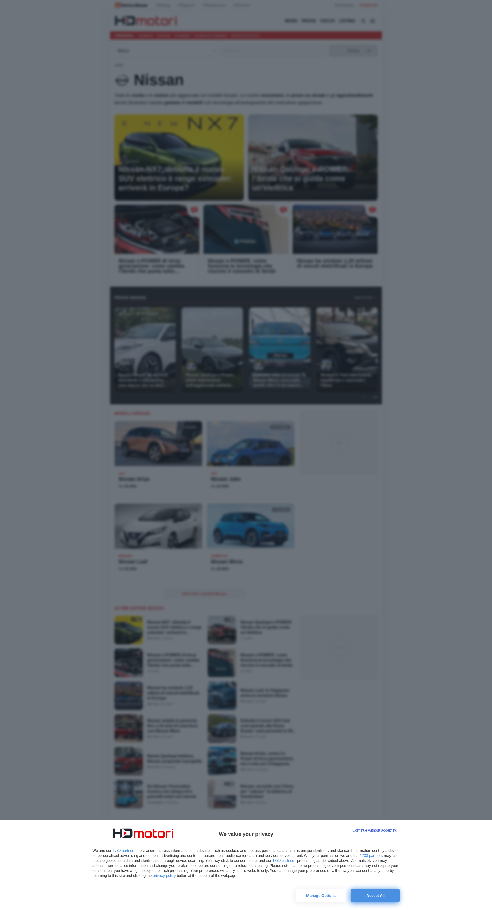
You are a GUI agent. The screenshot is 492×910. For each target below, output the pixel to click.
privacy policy (164, 875)
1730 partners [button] (124, 850)
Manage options (321, 895)
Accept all (375, 895)
